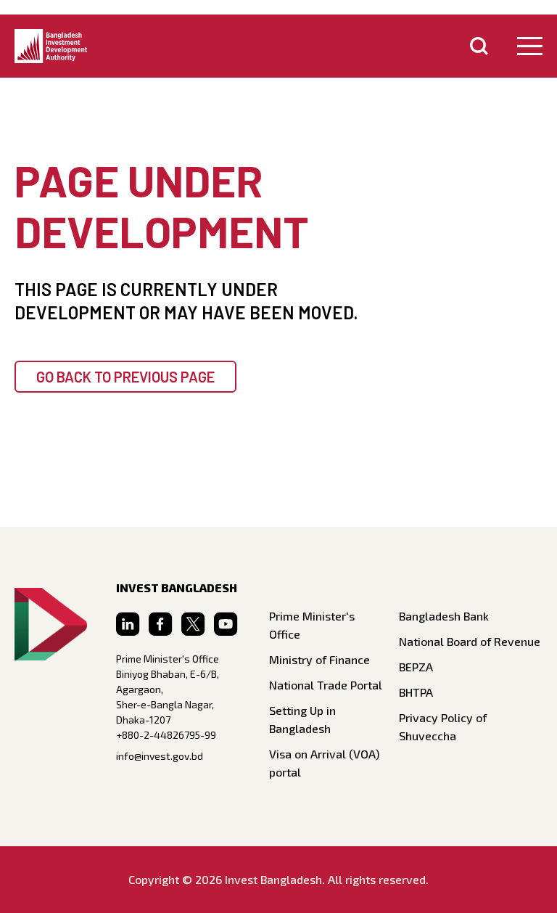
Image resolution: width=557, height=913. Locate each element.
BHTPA (416, 692)
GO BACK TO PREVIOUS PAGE (125, 376)
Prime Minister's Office (312, 625)
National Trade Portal (325, 685)
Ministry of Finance (319, 659)
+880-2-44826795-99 (166, 735)
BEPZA (416, 667)
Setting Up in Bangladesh (302, 719)
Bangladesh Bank (444, 616)
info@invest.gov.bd (159, 756)
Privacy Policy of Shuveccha (443, 726)
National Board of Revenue (469, 641)
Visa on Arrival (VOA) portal (324, 763)
